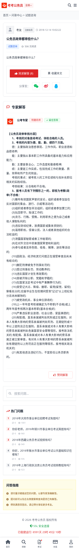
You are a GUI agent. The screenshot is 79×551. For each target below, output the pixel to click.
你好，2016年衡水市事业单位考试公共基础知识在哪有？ (42, 452)
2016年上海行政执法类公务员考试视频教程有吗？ (42, 465)
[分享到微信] (36, 86)
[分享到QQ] (56, 86)
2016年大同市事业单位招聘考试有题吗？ (36, 418)
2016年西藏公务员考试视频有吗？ (32, 440)
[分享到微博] (46, 86)
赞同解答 (62, 375)
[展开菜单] (75, 5)
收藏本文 (56, 73)
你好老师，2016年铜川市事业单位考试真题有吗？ (42, 429)
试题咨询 (30, 15)
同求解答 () (26, 73)
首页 (5, 15)
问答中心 (17, 15)
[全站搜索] (69, 5)
